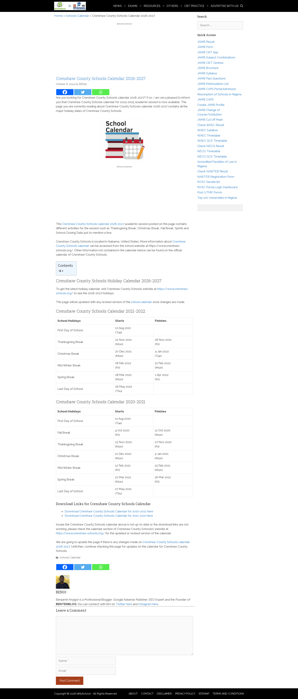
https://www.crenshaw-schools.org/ (80, 533)
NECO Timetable (208, 151)
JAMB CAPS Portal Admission (216, 89)
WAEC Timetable (208, 135)
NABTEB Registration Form (215, 176)
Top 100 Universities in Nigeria (217, 197)
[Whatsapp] (100, 92)
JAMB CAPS (205, 99)
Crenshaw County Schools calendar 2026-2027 (93, 224)
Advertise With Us (225, 6)
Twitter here (124, 604)
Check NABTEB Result (212, 171)
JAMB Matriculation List (213, 83)
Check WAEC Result (210, 125)
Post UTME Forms (209, 192)
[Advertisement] (124, 50)
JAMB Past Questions (211, 78)
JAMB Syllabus (207, 73)
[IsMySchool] (71, 6)
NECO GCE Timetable (212, 156)
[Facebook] (64, 92)
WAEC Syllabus (207, 130)
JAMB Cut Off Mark (210, 119)
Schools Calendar (77, 15)
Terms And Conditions (228, 693)
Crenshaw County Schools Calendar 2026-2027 (101, 78)
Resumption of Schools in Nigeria (219, 94)
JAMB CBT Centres (210, 62)
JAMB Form (205, 47)
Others (172, 6)
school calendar (141, 302)
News (117, 6)
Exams (132, 6)
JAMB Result (206, 41)
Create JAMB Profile (211, 105)
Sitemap (204, 693)
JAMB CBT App (207, 52)
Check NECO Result (210, 146)
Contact (147, 693)
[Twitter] (82, 92)
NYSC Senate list (208, 182)
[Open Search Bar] (241, 6)
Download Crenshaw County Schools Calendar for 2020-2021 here (109, 511)
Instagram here (148, 604)
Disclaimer (164, 693)
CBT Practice (194, 6)
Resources (152, 6)
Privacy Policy (185, 693)
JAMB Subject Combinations (216, 57)
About (133, 693)
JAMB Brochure (207, 68)
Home (58, 15)
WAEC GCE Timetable (212, 140)
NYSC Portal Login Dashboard (217, 187)
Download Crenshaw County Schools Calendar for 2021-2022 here (109, 515)
